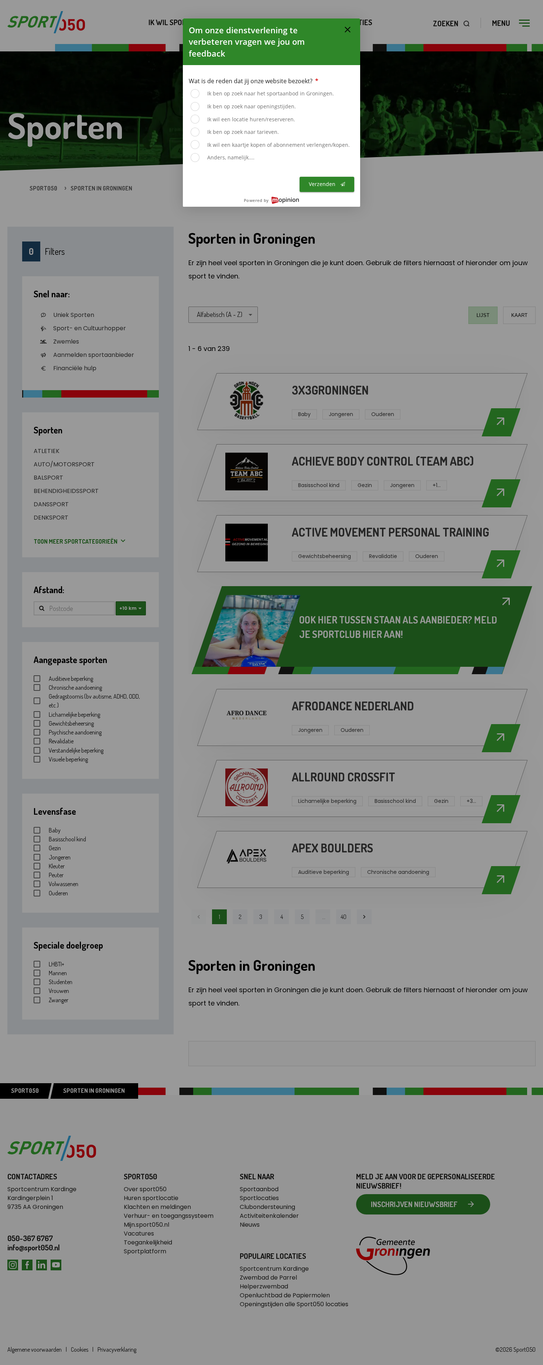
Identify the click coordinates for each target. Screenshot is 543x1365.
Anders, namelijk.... (231, 157)
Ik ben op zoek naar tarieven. (243, 131)
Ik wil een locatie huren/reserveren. (251, 119)
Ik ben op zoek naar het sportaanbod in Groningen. (270, 93)
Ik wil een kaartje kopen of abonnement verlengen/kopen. (278, 144)
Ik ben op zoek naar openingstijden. (251, 106)
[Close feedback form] (347, 29)
